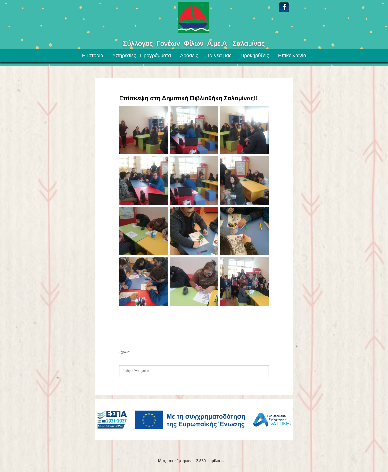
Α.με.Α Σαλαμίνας (249, 44)
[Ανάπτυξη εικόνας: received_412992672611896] (194, 180)
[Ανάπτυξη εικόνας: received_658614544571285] (194, 281)
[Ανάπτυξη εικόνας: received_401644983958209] (143, 180)
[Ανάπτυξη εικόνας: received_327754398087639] (143, 231)
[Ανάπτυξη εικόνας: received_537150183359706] (194, 130)
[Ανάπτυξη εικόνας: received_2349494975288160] (244, 130)
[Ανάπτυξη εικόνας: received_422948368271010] (143, 281)
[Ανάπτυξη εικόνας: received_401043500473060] (244, 231)
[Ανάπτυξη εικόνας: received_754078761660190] (143, 130)
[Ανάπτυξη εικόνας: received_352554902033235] (244, 180)
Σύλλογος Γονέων (139, 44)
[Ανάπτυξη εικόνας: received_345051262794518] (244, 281)
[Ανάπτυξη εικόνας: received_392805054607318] (194, 231)
